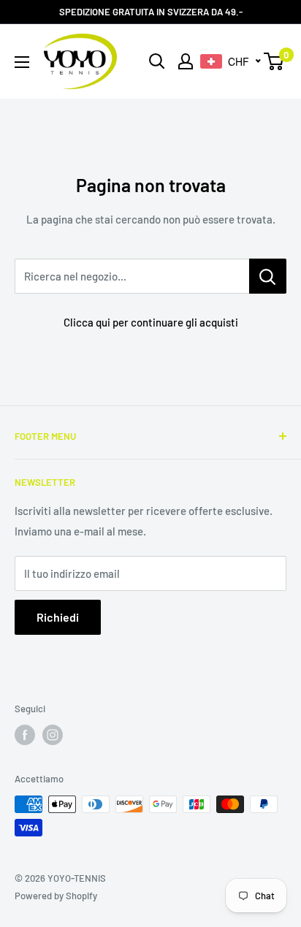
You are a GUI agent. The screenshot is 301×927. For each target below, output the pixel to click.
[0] (274, 61)
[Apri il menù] (22, 62)
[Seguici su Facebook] (25, 735)
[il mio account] (185, 61)
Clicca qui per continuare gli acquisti (151, 322)
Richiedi (58, 617)
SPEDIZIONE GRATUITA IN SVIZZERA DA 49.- (151, 12)
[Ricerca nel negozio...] (267, 276)
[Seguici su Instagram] (52, 735)
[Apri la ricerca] (157, 61)
